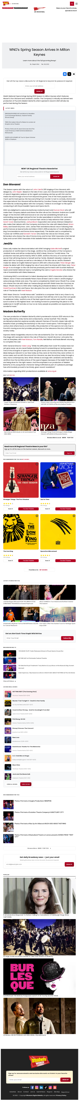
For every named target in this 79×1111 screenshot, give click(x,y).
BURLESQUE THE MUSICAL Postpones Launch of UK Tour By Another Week (30, 996)
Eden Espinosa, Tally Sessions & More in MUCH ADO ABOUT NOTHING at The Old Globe (47, 673)
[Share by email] (74, 74)
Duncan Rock (59, 210)
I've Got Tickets (28, 509)
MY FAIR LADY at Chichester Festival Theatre (33, 658)
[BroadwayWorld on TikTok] (46, 1087)
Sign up (69, 864)
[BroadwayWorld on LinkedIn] (41, 1087)
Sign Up (39, 91)
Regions (49, 1092)
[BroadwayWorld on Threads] (50, 1087)
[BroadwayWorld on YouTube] (55, 1087)
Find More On (38, 570)
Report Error (65, 1092)
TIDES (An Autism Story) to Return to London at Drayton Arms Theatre (20, 123)
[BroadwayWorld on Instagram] (37, 1087)
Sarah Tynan (8, 222)
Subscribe (67, 638)
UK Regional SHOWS (10, 687)
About (20, 1092)
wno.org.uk (52, 371)
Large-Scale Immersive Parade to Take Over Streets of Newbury (28, 956)
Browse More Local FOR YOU (60, 438)
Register (61, 3)
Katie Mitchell (56, 248)
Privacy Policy (61, 1095)
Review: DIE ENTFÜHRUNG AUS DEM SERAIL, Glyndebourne (24, 1035)
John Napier (17, 192)
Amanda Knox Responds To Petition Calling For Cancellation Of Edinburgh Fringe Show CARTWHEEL (36, 916)
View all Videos (8, 681)
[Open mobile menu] (76, 4)
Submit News (41, 1092)
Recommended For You (11, 795)
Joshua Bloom (32, 222)
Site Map (57, 1092)
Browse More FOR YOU (38, 848)
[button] (72, 4)
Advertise (13, 1092)
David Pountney (9, 288)
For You (12, 375)
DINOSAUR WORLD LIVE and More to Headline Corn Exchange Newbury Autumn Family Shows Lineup (20, 115)
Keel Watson (27, 290)
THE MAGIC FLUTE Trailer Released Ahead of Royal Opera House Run (41, 651)
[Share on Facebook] (65, 74)
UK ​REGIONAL (39, 12)
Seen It (10, 509)
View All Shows (12, 784)
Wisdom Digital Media (34, 1095)
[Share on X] (69, 74)
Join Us (32, 1092)
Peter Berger (65, 263)
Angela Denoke (56, 270)
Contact (26, 1092)
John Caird (37, 189)
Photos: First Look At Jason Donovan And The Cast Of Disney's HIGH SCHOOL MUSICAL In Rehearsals (20, 131)
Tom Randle (38, 339)
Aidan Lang (26, 346)
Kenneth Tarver (29, 234)
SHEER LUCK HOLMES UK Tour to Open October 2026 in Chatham (20, 138)
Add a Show (26, 784)
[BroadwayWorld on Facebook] (32, 1087)
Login (66, 3)
